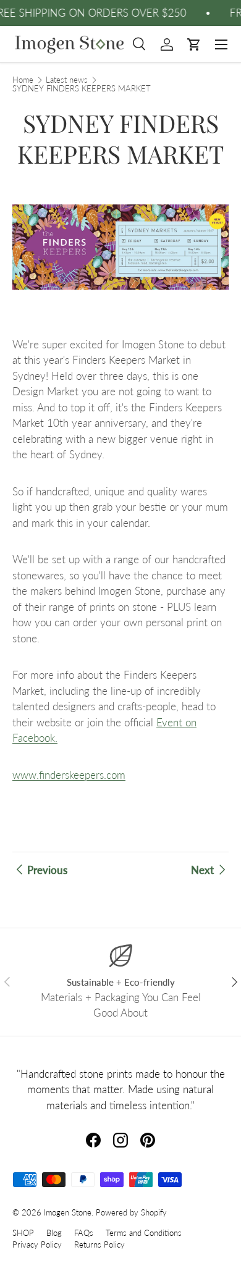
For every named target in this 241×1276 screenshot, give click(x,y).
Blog (54, 1233)
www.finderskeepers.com (68, 774)
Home (22, 80)
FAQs (83, 1233)
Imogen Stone (67, 1212)
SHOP (23, 1233)
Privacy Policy (37, 1244)
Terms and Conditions (144, 1233)
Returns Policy (99, 1244)
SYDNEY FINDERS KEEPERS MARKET (81, 89)
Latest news (67, 80)
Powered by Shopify (131, 1212)
